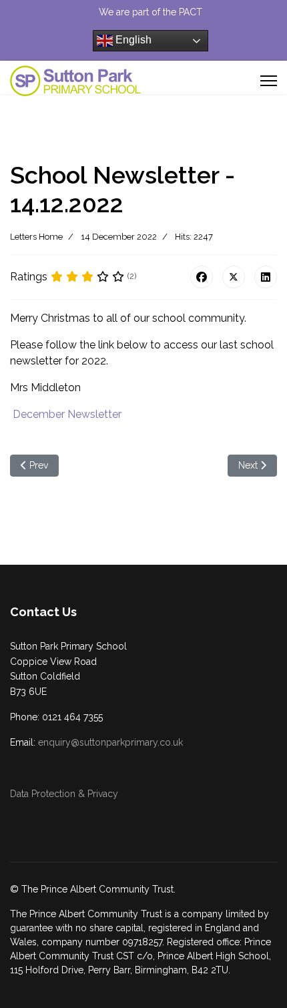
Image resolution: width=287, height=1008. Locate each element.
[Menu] (268, 81)
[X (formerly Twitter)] (233, 277)
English (132, 39)
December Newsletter (67, 414)
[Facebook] (201, 277)
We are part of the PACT (150, 12)
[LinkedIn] (265, 277)
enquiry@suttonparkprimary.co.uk (110, 742)
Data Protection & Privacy (64, 793)
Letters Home (36, 237)
